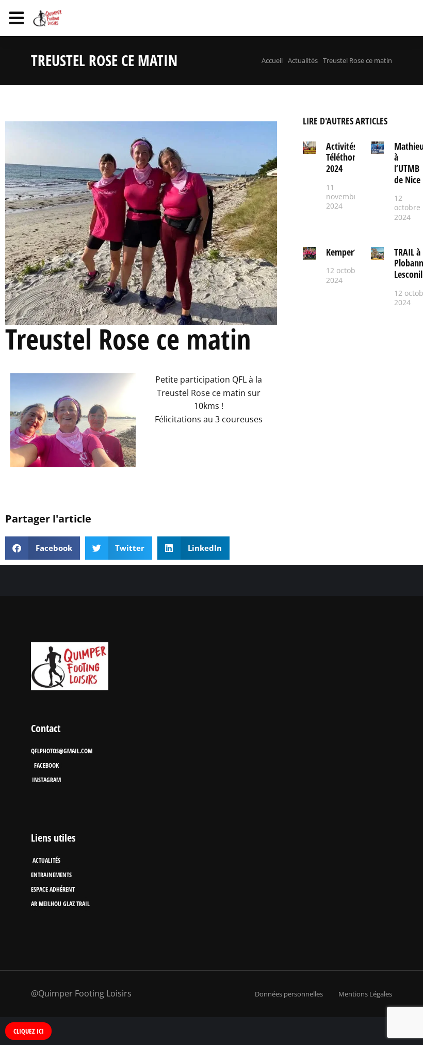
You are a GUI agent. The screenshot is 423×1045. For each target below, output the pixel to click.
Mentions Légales (365, 994)
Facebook (46, 765)
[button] (42, 548)
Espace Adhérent (53, 889)
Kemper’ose (347, 252)
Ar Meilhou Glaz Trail (60, 903)
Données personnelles (289, 994)
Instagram (46, 779)
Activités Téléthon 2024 (341, 157)
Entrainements (51, 874)
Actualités (46, 860)
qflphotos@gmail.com (61, 751)
